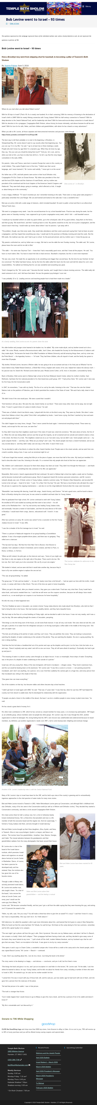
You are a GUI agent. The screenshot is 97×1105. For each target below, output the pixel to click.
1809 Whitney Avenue (16, 1051)
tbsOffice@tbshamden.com (18, 1065)
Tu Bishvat (40, 1083)
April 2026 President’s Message (48, 1071)
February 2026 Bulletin (44, 1088)
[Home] (6, 23)
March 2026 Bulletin (43, 1067)
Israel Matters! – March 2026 (47, 1062)
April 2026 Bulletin (43, 1058)
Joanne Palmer (10, 66)
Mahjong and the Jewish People (48, 1053)
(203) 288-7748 (13, 1060)
